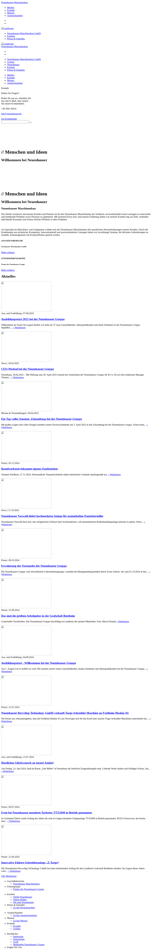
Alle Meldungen (8, 876)
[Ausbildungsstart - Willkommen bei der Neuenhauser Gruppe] (26, 654)
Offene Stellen (20, 899)
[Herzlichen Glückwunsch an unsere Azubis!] (26, 754)
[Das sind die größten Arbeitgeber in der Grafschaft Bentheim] (26, 607)
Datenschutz (19, 939)
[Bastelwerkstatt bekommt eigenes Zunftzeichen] (26, 460)
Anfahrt (16, 929)
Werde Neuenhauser (22, 897)
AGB (15, 942)
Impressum (18, 936)
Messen (10, 13)
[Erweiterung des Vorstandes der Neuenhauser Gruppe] (26, 557)
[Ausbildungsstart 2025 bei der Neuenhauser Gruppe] (26, 310)
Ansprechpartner (15, 15)
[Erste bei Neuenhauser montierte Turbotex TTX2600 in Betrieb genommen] (26, 804)
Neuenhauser (13, 64)
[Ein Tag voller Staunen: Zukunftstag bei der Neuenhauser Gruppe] (26, 410)
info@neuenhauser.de (11, 113)
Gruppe (10, 62)
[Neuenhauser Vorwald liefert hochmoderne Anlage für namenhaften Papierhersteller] (26, 507)
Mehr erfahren (8, 252)
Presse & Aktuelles (16, 38)
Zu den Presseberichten (24, 907)
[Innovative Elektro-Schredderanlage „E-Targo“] (26, 854)
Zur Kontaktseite (9, 118)
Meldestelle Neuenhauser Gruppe (28, 944)
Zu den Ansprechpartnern (25, 915)
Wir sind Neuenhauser (23, 902)
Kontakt (11, 10)
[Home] (7, 44)
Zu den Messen (20, 920)
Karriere (11, 36)
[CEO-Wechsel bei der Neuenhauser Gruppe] (26, 360)
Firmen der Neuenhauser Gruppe (28, 889)
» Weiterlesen (19, 327)
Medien (10, 7)
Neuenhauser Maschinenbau (14, 2)
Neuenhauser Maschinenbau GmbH (24, 33)
